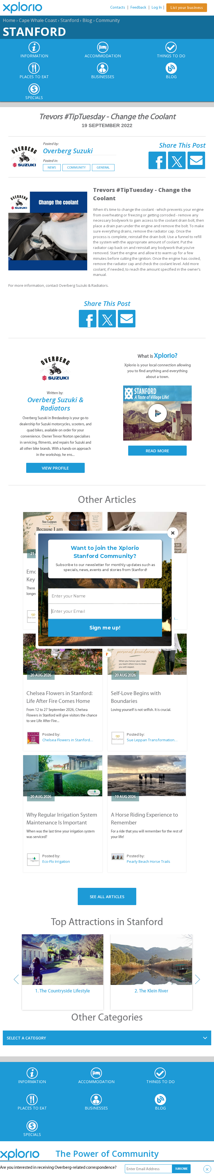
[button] (105, 552)
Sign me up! (104, 628)
